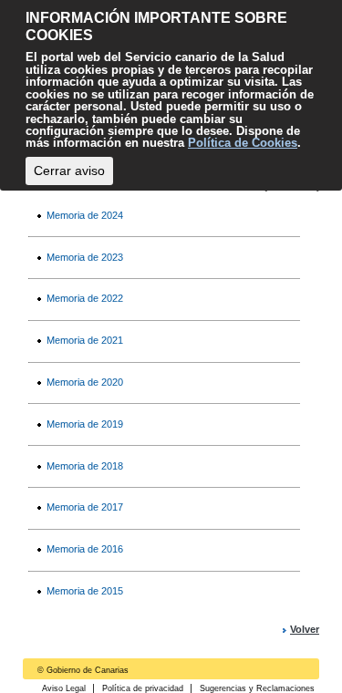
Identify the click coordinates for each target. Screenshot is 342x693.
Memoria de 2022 (85, 298)
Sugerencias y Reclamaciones (257, 688)
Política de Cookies (242, 143)
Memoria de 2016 (85, 548)
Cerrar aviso (69, 170)
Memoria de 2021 (85, 340)
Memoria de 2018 (85, 465)
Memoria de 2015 (85, 590)
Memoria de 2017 (85, 507)
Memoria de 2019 (85, 424)
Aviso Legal (64, 688)
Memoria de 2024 (85, 215)
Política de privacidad (142, 688)
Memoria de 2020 (85, 382)
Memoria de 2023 (85, 257)
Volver (304, 629)
